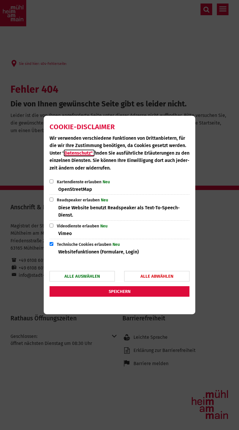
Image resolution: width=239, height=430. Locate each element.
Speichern (120, 291)
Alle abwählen (156, 276)
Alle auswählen (82, 276)
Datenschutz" (79, 153)
